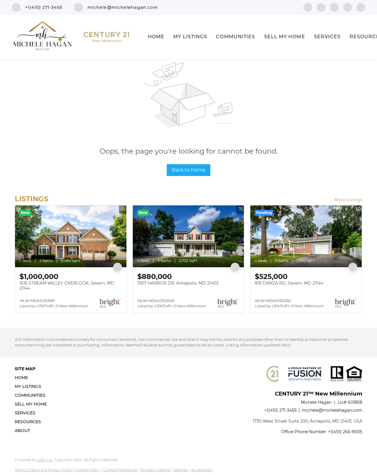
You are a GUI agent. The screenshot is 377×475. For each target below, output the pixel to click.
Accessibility (202, 470)
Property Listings (155, 470)
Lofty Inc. (45, 460)
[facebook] (307, 7)
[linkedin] (321, 7)
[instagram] (347, 7)
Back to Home (189, 170)
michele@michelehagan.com (332, 410)
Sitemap (180, 470)
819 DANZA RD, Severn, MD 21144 (289, 283)
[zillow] (334, 7)
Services (327, 36)
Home (156, 36)
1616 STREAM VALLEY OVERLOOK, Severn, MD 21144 (66, 285)
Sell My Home (284, 36)
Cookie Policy (88, 470)
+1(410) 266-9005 (345, 431)
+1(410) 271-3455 (280, 410)
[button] (32, 378)
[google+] (360, 7)
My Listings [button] (190, 36)
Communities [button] (235, 36)
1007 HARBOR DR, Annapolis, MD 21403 (178, 283)
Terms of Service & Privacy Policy (44, 470)
